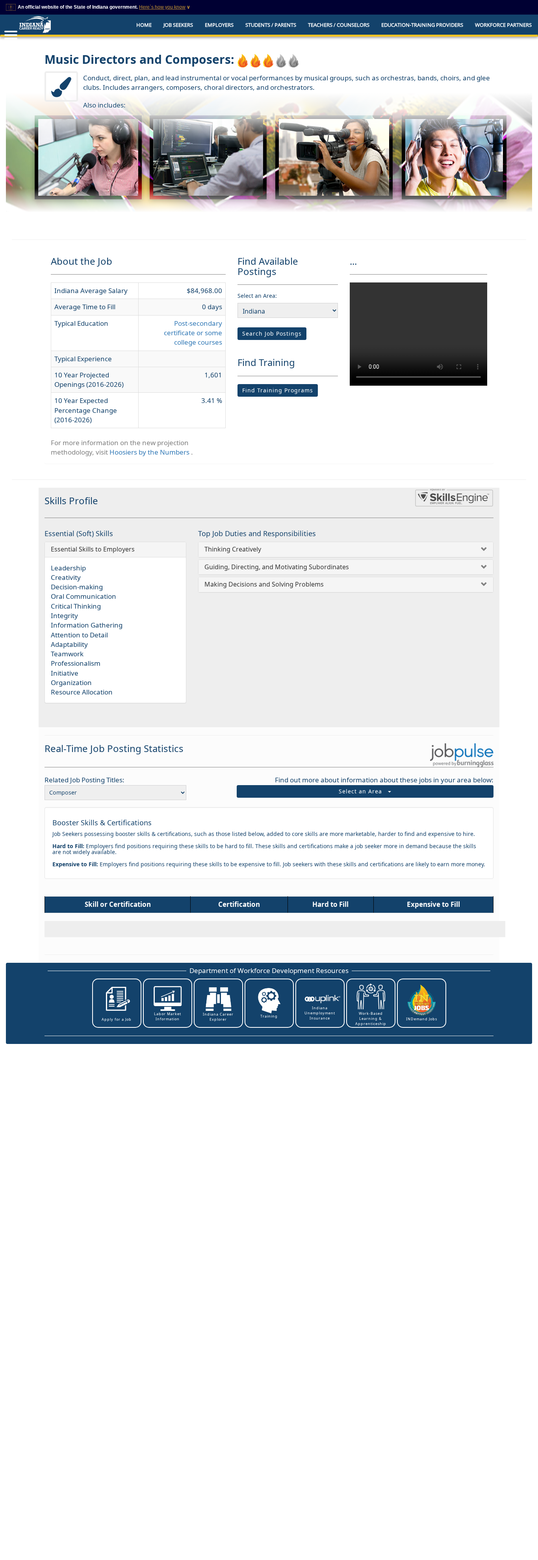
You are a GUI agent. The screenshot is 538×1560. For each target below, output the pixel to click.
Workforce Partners (503, 24)
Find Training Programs (277, 390)
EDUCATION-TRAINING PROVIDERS (422, 24)
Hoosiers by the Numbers (150, 452)
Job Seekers (178, 24)
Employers (219, 24)
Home (144, 24)
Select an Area (363, 791)
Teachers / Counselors (338, 24)
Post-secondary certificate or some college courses (193, 333)
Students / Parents (270, 24)
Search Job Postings (272, 333)
